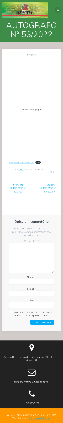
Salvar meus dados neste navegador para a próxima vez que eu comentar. (32, 313)
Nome (31, 277)
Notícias (31, 55)
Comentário (31, 241)
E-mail (31, 288)
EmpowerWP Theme (39, 418)
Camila (21, 169)
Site (31, 300)
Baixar (38, 162)
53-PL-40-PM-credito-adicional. (21, 162)
